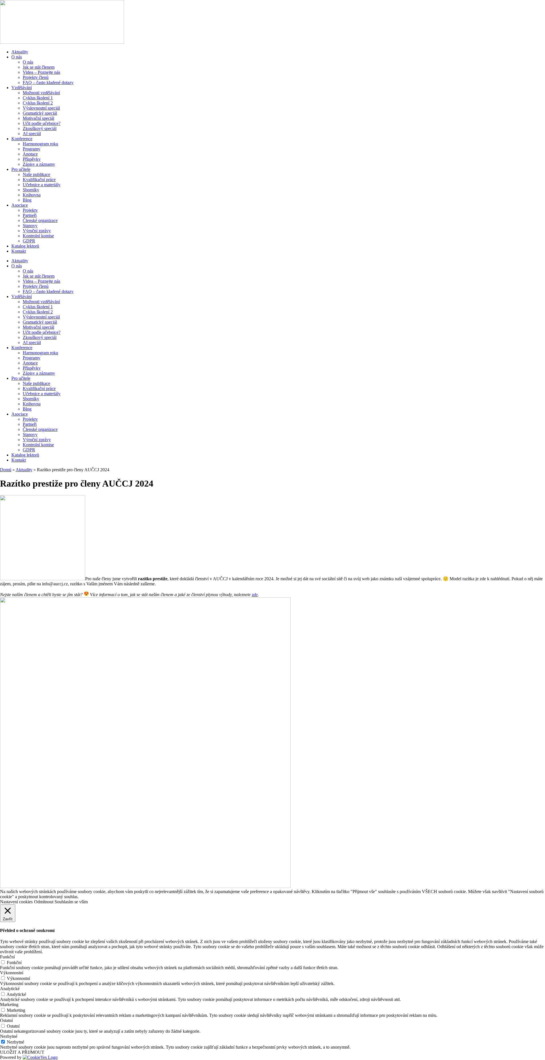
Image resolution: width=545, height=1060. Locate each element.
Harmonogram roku (40, 143)
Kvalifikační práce (39, 179)
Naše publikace (36, 174)
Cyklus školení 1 (38, 97)
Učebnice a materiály (41, 184)
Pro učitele (20, 169)
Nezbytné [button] (8, 1036)
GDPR (29, 240)
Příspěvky (32, 159)
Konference (21, 138)
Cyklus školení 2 (38, 102)
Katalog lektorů (25, 246)
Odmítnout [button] (43, 901)
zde (255, 594)
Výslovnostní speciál (41, 108)
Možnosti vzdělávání (41, 92)
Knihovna (32, 194)
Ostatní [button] (6, 1020)
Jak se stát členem (38, 67)
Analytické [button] (10, 988)
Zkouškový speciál (39, 128)
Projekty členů (36, 77)
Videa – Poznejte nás (41, 72)
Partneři (30, 215)
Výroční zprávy (37, 230)
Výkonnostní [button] (11, 972)
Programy (31, 148)
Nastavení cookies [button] (16, 901)
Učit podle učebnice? (41, 123)
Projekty (30, 210)
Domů (5, 469)
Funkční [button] (7, 956)
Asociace (19, 205)
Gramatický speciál (40, 113)
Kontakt (18, 251)
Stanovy (30, 225)
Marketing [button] (9, 1004)
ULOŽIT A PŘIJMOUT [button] (22, 1052)
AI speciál (32, 133)
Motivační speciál (38, 118)
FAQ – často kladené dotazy (48, 82)
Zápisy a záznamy (39, 164)
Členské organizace (40, 220)
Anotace (30, 154)
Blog (27, 200)
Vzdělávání (21, 87)
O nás (16, 57)
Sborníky (31, 189)
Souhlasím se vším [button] (71, 901)
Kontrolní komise (38, 235)
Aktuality (19, 51)
